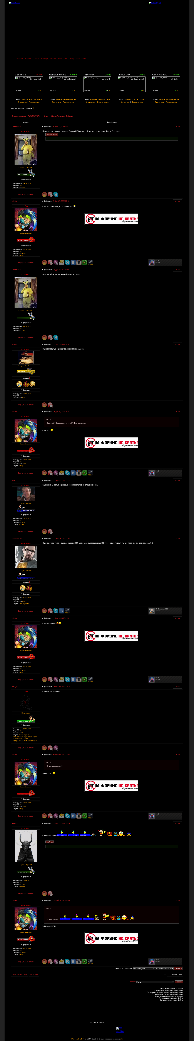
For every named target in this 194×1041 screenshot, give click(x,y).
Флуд (46, 116)
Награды (44, 58)
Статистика (22, 102)
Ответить (34, 974)
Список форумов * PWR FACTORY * (26, 116)
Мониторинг (62, 58)
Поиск (36, 58)
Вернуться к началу (25, 194)
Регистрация (81, 58)
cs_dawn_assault (137, 79)
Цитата (177, 126)
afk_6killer (174, 79)
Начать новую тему (19, 974)
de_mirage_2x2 (35, 79)
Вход (72, 58)
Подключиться (34, 102)
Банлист (28, 58)
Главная (20, 58)
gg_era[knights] (69, 79)
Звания (53, 58)
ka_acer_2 (106, 79)
